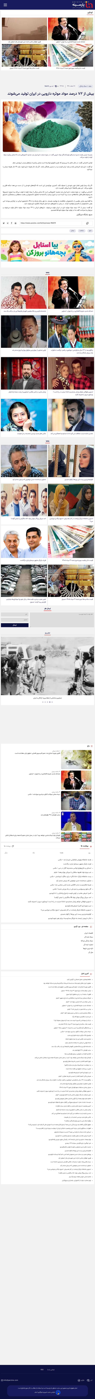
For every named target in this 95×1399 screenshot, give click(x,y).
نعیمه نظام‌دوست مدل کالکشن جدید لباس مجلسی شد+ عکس (70, 885)
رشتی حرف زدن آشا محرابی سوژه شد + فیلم (78, 1002)
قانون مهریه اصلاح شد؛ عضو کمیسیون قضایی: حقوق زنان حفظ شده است (37, 753)
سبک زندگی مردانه (87, 941)
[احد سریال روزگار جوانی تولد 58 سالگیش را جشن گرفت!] (24, 500)
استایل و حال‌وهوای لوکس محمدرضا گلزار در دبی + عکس (72, 868)
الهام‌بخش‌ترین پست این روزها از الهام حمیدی (79, 479)
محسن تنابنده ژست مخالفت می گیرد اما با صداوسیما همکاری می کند (72, 433)
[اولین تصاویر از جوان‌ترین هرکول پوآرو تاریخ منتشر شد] (24, 331)
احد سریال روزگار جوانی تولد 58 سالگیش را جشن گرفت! (72, 897)
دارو (90, 231)
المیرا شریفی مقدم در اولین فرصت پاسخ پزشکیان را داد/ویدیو (70, 893)
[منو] (5, 5)
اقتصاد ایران (88, 933)
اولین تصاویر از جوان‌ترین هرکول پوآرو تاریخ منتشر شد (29, 350)
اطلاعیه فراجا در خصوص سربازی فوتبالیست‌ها (78, 1054)
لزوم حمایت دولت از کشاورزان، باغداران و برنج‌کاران (76, 1180)
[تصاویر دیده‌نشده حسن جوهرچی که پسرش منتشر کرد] (24, 461)
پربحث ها (7, 846)
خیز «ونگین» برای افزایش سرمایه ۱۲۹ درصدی (78, 1143)
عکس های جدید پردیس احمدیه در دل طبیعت (31, 433)
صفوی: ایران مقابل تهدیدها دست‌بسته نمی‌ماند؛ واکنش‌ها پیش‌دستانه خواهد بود (67, 983)
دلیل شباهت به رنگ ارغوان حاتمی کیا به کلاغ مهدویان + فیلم (73, 1095)
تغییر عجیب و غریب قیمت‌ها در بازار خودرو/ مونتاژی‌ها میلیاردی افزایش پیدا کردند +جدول (26, 600)
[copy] (87, 223)
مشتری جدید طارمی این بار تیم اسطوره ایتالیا (78, 1039)
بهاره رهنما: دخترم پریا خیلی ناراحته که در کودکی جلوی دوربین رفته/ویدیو (70, 1140)
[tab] (52, 702)
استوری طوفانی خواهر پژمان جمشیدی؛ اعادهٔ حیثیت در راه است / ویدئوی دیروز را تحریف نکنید (73, 393)
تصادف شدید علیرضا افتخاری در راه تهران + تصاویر (70, 42)
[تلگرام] (7, 223)
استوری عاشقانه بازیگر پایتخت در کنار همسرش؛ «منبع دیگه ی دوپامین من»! (71, 520)
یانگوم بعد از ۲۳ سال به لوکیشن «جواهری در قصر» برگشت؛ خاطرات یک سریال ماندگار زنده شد (72, 351)
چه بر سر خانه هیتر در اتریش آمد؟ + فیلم (79, 1009)
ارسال (15, 625)
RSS (42, 1370)
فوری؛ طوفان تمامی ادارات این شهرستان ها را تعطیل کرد (24, 42)
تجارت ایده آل (88, 944)
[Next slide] (90, 661)
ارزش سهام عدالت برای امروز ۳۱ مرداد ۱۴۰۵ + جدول (76, 991)
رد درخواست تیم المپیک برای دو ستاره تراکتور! (77, 1065)
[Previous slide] (4, 661)
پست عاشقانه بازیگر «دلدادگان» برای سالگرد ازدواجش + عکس (70, 876)
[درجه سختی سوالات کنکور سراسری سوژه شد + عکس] (76, 800)
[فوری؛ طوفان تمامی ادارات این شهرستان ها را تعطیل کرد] (24, 29)
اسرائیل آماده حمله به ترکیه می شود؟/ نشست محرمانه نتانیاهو (72, 1132)
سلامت (82, 231)
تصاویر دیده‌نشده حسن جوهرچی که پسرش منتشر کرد (29, 479)
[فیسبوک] (11, 223)
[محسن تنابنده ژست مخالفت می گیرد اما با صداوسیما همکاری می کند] (71, 415)
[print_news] (15, 223)
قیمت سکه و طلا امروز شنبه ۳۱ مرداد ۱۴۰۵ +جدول (24, 68)
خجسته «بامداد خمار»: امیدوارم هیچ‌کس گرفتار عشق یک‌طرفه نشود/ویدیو (69, 1102)
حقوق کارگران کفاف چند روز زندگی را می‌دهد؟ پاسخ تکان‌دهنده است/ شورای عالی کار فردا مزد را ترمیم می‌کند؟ (59, 1125)
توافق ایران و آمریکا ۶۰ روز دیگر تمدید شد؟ (47, 698)
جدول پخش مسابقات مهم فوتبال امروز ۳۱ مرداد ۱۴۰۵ (75, 1087)
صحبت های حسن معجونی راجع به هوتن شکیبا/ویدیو (75, 1147)
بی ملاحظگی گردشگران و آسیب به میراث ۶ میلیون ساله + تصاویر (72, 1028)
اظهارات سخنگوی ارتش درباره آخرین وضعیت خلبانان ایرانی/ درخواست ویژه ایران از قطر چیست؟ (63, 1128)
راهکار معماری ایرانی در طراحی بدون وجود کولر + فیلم (76, 1013)
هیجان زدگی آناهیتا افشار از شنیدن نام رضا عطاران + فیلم (75, 1076)
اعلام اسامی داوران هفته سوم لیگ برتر (80, 1177)
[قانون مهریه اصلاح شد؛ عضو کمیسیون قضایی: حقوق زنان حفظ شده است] (76, 759)
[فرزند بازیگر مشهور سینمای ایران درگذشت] (24, 542)
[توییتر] (3, 223)
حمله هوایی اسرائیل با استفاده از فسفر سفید (78, 1043)
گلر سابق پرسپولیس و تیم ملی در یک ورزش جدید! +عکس (72, 889)
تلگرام (82, 1380)
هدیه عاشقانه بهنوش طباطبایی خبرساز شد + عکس (74, 860)
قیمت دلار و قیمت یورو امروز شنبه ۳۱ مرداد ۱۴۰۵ (70, 68)
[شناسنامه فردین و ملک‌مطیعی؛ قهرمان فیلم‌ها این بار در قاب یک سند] (24, 292)
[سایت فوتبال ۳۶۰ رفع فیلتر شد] (76, 821)
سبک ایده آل (88, 937)
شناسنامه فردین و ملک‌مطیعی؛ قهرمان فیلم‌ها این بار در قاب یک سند (25, 311)
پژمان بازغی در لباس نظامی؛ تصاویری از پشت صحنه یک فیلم (27, 392)
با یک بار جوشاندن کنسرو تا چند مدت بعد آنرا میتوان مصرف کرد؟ (72, 1020)
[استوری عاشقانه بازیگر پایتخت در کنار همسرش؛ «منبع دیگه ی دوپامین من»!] (71, 500)
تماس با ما (50, 1370)
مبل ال (90, 952)
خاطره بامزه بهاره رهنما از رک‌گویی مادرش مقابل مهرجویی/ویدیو (73, 1099)
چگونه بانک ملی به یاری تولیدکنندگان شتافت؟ (77, 1121)
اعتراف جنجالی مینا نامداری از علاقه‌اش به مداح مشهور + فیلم (73, 998)
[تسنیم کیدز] (47, 252)
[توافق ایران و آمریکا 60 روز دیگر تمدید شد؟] (47, 666)
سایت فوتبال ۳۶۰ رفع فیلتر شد (50, 815)
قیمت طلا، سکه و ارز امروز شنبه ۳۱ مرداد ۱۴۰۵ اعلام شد (74, 1024)
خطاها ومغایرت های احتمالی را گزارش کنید (79, 979)
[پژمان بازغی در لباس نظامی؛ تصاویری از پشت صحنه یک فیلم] (24, 373)
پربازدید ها (84, 846)
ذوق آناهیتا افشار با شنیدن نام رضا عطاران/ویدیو (77, 1061)
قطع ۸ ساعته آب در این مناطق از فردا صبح (78, 994)
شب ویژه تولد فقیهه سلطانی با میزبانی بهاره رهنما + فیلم (72, 872)
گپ (91, 1380)
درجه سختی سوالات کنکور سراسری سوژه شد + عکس (44, 794)
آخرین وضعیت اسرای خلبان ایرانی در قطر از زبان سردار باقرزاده (73, 1106)
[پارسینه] (81, 5)
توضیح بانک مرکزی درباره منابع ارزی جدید (79, 1035)
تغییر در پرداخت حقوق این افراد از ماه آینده (78, 1069)
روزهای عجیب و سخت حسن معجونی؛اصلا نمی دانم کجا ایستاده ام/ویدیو (69, 1154)
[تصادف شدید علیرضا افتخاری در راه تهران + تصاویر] (70, 29)
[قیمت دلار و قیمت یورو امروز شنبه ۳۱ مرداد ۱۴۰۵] (70, 55)
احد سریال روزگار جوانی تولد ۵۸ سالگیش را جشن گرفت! (28, 519)
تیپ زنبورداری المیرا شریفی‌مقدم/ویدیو (78, 906)
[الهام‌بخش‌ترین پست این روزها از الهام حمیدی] (71, 461)
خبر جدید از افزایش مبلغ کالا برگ (81, 1017)
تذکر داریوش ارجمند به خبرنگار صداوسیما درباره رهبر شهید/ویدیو (69, 918)
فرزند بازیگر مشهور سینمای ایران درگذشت (33, 560)
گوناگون (90, 13)
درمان (72, 231)
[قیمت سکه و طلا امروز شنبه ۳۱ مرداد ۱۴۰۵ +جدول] (24, 55)
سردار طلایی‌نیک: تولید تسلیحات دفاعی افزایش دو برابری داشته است (71, 1162)
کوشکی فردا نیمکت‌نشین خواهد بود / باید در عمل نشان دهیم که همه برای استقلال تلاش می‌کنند (32, 836)
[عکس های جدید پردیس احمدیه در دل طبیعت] (24, 415)
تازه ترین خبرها (88, 948)
